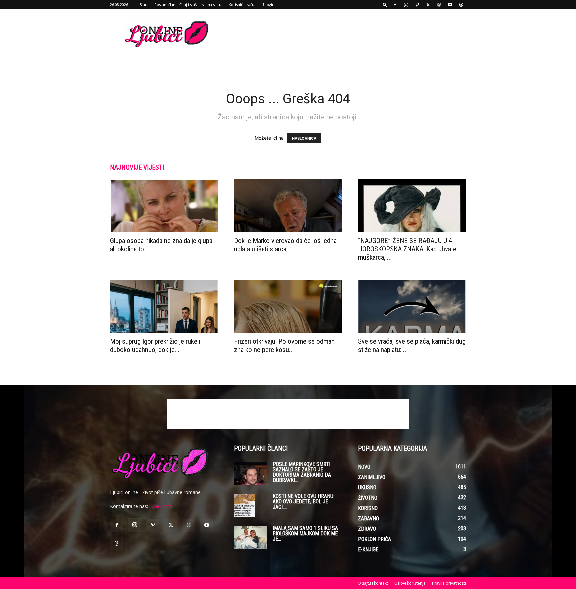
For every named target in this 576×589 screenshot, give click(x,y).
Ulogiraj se (272, 4)
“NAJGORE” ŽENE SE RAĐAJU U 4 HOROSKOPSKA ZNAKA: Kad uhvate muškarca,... (407, 249)
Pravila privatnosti (449, 583)
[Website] (439, 4)
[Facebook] (395, 4)
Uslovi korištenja (410, 583)
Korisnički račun (243, 4)
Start (144, 4)
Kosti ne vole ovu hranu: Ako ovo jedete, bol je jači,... (303, 501)
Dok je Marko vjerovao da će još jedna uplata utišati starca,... (285, 245)
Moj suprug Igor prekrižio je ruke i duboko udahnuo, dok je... (155, 345)
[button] (385, 4)
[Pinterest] (417, 4)
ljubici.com (160, 506)
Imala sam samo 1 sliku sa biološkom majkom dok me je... (305, 533)
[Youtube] (450, 4)
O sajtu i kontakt (373, 583)
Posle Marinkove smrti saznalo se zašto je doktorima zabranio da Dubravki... (302, 472)
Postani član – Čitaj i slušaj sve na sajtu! (188, 4)
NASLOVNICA (304, 138)
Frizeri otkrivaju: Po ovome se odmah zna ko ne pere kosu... (284, 345)
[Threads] (461, 4)
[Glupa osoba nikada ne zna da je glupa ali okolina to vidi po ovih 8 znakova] (164, 205)
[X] (428, 4)
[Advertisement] (344, 34)
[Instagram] (406, 4)
